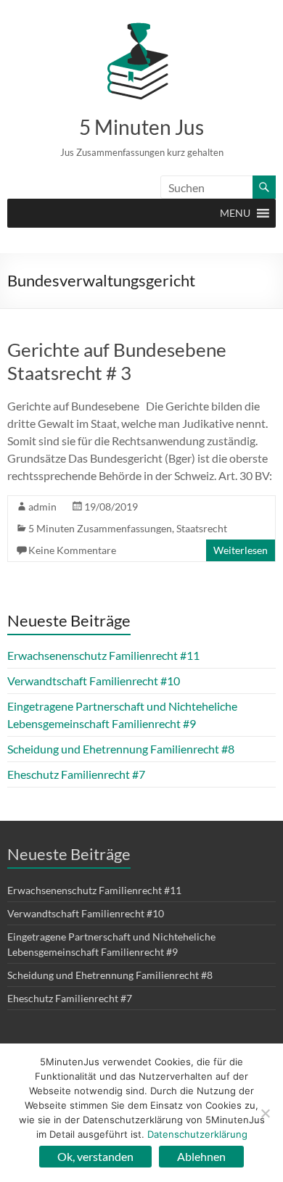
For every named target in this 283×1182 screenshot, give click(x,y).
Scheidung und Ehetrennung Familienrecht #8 (120, 749)
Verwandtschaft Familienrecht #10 (93, 680)
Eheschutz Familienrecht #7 (76, 774)
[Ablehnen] (265, 1113)
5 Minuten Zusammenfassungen (100, 528)
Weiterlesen (240, 550)
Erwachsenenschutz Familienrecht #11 (103, 655)
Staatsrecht (201, 528)
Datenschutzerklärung (197, 1134)
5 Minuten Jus (141, 127)
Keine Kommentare (72, 550)
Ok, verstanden (95, 1156)
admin (42, 506)
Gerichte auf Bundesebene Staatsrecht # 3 (116, 361)
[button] (235, 213)
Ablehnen (201, 1156)
